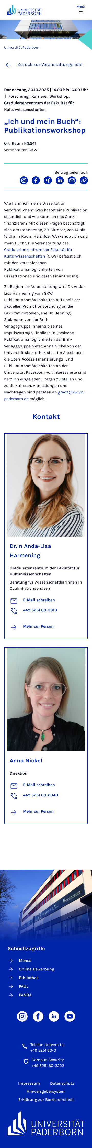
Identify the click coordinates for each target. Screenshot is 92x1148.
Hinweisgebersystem (46, 1091)
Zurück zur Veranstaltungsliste (49, 64)
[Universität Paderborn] (46, 1123)
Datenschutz (62, 1083)
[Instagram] (22, 1016)
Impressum (29, 1083)
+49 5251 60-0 (43, 1050)
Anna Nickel (26, 760)
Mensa (25, 960)
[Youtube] (69, 1016)
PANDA (25, 994)
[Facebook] (38, 1016)
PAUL (23, 986)
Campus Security (48, 1059)
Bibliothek (29, 977)
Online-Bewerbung (36, 969)
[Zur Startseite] (24, 9)
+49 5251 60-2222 (48, 1065)
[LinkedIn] (54, 1016)
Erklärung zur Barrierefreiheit (46, 1099)
